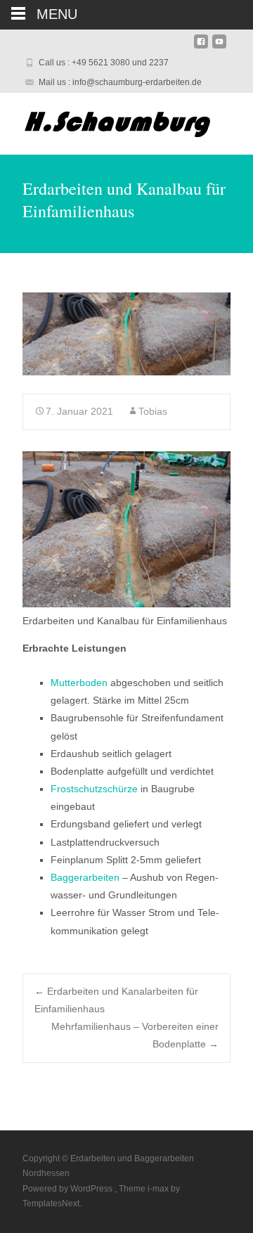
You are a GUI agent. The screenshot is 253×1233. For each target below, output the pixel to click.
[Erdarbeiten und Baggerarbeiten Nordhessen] (109, 121)
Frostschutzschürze (94, 788)
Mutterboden (79, 682)
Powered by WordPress (68, 1189)
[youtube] (219, 47)
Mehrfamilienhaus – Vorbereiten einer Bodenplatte (135, 1035)
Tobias (152, 411)
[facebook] (201, 47)
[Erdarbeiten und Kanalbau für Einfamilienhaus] (126, 333)
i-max (159, 1189)
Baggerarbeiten (85, 877)
